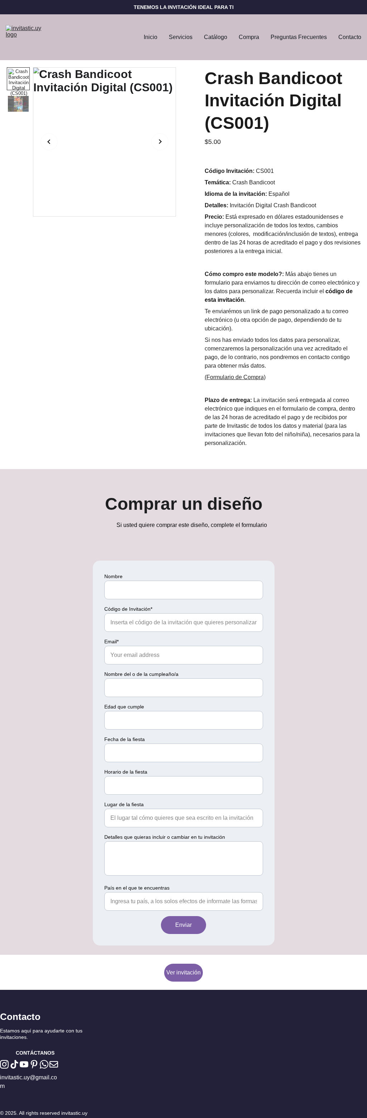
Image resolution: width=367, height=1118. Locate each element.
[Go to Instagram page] (4, 1064)
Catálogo (215, 37)
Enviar (183, 925)
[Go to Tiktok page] (14, 1064)
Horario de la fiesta (125, 772)
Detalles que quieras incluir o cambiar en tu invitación (164, 837)
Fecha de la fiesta (124, 739)
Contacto (349, 37)
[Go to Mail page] (53, 1064)
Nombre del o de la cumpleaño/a (141, 674)
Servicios (180, 37)
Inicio (150, 37)
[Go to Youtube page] (24, 1064)
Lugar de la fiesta (124, 804)
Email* (111, 641)
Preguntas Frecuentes (299, 37)
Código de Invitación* (128, 609)
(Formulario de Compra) (235, 377)
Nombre (113, 576)
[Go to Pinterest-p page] (34, 1064)
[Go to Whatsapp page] (44, 1064)
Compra (249, 37)
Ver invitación (183, 972)
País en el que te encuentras (137, 888)
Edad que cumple (124, 707)
